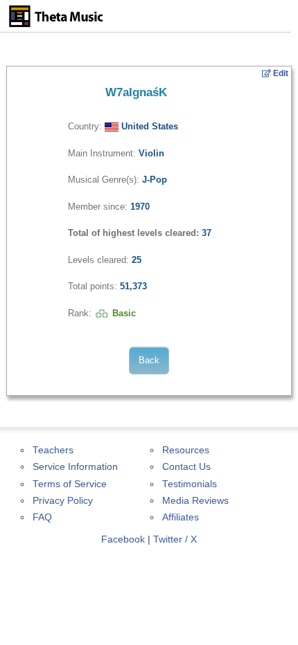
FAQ (42, 517)
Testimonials (189, 484)
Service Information (75, 467)
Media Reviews (195, 501)
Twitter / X (175, 539)
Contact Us (186, 467)
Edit (279, 73)
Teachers (53, 450)
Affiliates (180, 517)
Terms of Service (70, 484)
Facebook (123, 539)
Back (149, 360)
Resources (185, 450)
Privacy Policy (63, 501)
